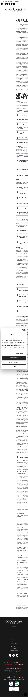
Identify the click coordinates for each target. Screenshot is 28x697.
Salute (14, 632)
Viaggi (14, 629)
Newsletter (14, 641)
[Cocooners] (13, 10)
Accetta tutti (14, 357)
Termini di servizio (15, 664)
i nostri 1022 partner (10, 337)
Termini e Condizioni (14, 650)
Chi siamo (14, 638)
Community (14, 626)
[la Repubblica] (8, 4)
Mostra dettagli (19, 353)
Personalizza (13, 362)
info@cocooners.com (14, 677)
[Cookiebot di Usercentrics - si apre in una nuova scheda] (20, 330)
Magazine (14, 634)
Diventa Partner (14, 643)
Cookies (12, 670)
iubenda (17, 607)
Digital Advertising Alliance (22, 390)
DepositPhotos (14, 673)
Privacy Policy (14, 646)
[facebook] (10, 655)
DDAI (21, 392)
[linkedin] (17, 655)
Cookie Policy (14, 648)
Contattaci (14, 639)
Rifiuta (14, 366)
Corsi (14, 627)
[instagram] (13, 655)
